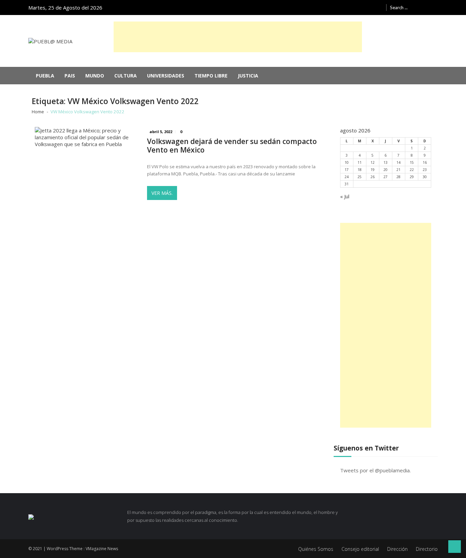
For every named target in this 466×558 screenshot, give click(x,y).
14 (398, 162)
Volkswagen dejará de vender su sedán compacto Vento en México (232, 145)
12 (372, 162)
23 (425, 169)
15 (412, 162)
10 (347, 162)
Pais (69, 75)
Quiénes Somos (315, 549)
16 (425, 162)
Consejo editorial (360, 549)
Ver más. (162, 193)
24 (347, 176)
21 (398, 169)
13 (385, 162)
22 (412, 169)
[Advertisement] (238, 37)
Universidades (165, 75)
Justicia (248, 75)
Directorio (427, 549)
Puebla (45, 75)
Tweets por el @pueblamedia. (375, 470)
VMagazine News (102, 549)
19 (372, 169)
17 (347, 169)
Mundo (94, 75)
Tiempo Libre (211, 75)
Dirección (397, 549)
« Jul (344, 196)
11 (360, 162)
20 (385, 169)
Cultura (125, 75)
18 (360, 169)
